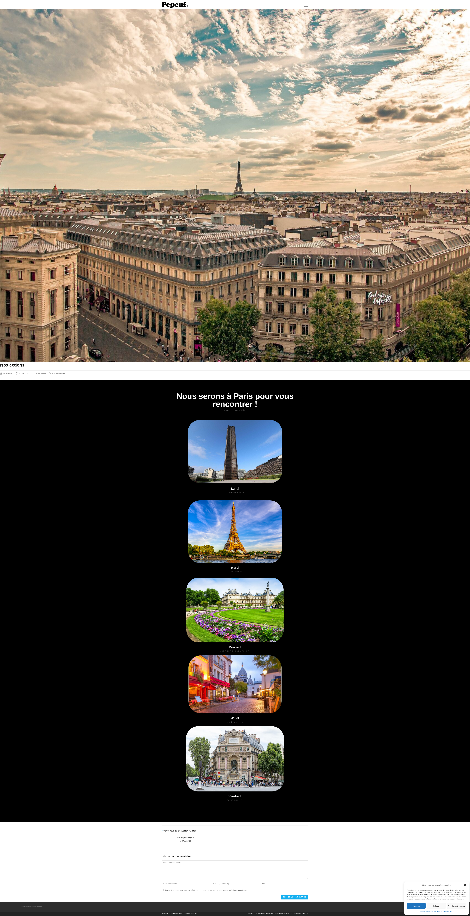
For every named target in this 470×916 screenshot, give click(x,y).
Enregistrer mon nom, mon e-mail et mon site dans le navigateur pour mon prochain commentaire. (206, 890)
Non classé (41, 374)
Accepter (416, 906)
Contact (250, 913)
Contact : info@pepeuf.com (30, 906)
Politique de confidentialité (443, 911)
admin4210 (8, 374)
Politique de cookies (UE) (283, 913)
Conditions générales (301, 913)
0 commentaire (58, 374)
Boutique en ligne (185, 837)
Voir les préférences (456, 906)
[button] (465, 885)
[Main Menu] (306, 5)
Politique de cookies (426, 911)
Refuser (436, 906)
